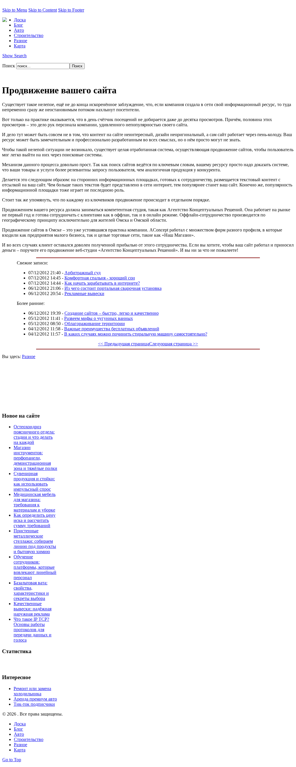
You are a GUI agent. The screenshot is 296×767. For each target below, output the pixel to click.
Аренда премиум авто (35, 698)
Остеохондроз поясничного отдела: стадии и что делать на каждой (34, 434)
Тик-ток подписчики (34, 704)
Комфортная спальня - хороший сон (99, 277)
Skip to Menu (14, 10)
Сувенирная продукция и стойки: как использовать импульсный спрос (34, 481)
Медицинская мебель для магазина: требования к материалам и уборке (35, 502)
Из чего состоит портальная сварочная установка (113, 288)
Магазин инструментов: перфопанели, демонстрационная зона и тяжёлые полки (35, 458)
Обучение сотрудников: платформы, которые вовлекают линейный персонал (35, 567)
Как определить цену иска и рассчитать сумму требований (35, 520)
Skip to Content (42, 10)
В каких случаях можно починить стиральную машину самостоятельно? (135, 333)
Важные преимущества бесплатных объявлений (111, 328)
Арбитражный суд (82, 272)
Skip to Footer (71, 10)
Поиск (9, 65)
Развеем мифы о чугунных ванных (98, 318)
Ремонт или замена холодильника (32, 691)
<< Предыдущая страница (123, 343)
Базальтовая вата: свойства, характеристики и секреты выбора (31, 590)
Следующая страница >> (173, 343)
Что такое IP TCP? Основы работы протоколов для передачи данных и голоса (32, 629)
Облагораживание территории (94, 323)
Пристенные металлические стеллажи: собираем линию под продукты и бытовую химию (35, 541)
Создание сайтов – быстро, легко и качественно (111, 313)
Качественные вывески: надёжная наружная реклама (32, 608)
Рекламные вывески (84, 293)
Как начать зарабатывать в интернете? (102, 283)
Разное (28, 356)
